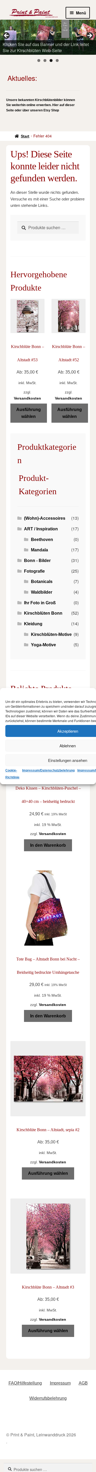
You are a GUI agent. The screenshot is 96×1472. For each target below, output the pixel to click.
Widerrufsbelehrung (48, 1398)
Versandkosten (27, 398)
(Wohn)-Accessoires (44, 518)
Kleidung (33, 624)
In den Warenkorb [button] (48, 845)
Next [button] (89, 36)
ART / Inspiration (41, 529)
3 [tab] (51, 60)
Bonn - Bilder (37, 560)
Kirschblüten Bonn (43, 613)
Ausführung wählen (28, 413)
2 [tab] (44, 60)
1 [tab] (38, 60)
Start (25, 136)
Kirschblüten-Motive (51, 634)
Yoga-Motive (43, 645)
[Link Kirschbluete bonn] (48, 37)
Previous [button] (7, 36)
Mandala (39, 550)
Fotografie (34, 571)
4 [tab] (57, 60)
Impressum (60, 1383)
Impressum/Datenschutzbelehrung (48, 770)
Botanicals (42, 581)
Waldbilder (41, 592)
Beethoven (42, 539)
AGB (83, 1383)
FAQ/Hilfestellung (25, 1383)
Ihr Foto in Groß (40, 603)
